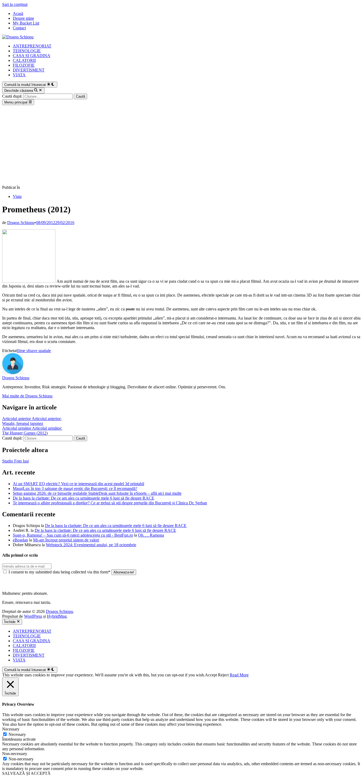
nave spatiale (40, 350)
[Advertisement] (182, 145)
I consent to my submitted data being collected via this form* (59, 572)
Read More (239, 675)
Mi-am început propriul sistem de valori (66, 540)
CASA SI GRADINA (31, 55)
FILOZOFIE (24, 65)
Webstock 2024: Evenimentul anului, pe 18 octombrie (91, 544)
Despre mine (23, 18)
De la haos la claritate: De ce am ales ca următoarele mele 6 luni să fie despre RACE (83, 498)
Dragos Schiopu (20, 222)
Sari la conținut (14, 4)
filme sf (23, 350)
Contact (19, 28)
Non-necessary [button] (14, 753)
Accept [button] (211, 675)
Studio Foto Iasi (15, 461)
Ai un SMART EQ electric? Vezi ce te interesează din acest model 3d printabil (78, 483)
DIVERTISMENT (29, 70)
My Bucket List (26, 23)
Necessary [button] (10, 729)
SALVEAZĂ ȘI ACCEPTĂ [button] (26, 773)
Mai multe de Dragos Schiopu (27, 396)
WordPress (33, 616)
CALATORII (24, 60)
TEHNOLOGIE (27, 51)
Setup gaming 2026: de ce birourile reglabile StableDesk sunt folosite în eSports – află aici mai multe (97, 493)
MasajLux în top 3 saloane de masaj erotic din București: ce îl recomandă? (75, 488)
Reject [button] (223, 675)
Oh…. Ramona (151, 535)
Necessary (17, 734)
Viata (17, 196)
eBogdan (20, 540)
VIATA (19, 75)
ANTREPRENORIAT (32, 46)
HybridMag (57, 616)
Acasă (18, 13)
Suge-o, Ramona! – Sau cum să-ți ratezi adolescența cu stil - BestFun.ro (73, 535)
